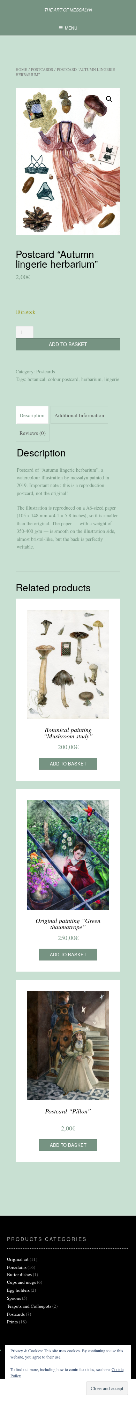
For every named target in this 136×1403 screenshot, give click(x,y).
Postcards (42, 69)
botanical (36, 379)
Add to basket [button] (68, 763)
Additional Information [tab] (79, 415)
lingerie (111, 379)
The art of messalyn (68, 10)
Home (21, 69)
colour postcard (63, 379)
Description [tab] (32, 415)
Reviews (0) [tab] (33, 432)
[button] (109, 99)
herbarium (91, 379)
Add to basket (68, 344)
